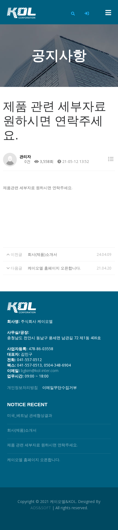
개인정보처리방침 (22, 387)
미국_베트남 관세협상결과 (29, 415)
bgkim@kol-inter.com (39, 370)
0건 (26, 161)
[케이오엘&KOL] (20, 13)
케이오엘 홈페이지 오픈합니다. (54, 268)
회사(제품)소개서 (42, 254)
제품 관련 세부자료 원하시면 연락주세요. (42, 444)
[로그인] (87, 13)
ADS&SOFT (40, 507)
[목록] (110, 159)
